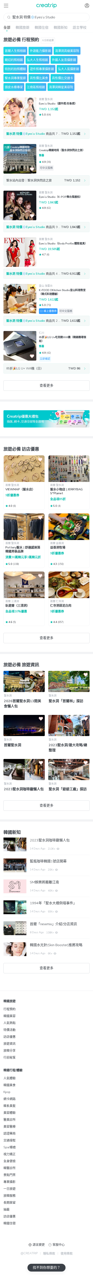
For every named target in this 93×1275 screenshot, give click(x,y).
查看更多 (46, 385)
